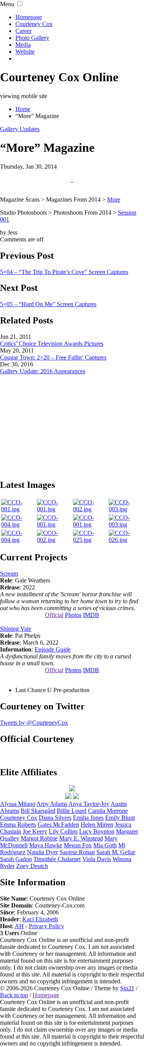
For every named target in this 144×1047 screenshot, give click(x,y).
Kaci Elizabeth (40, 919)
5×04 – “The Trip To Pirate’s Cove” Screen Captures (64, 272)
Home (22, 109)
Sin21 (127, 988)
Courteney (18, 817)
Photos (73, 615)
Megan (78, 845)
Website (25, 51)
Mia (105, 845)
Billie (71, 810)
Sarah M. (115, 852)
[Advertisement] (72, 423)
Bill (38, 810)
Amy (51, 804)
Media (23, 44)
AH (19, 926)
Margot (39, 838)
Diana (55, 817)
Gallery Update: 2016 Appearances (42, 371)
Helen (97, 824)
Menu (7, 4)
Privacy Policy (46, 926)
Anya (88, 804)
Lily (63, 831)
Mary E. (81, 838)
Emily (120, 817)
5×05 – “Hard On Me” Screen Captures (48, 304)
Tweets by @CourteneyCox (34, 722)
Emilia (88, 817)
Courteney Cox (34, 24)
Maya (45, 845)
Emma (18, 824)
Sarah (16, 859)
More (113, 199)
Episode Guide (53, 649)
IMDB (91, 615)
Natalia (42, 852)
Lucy (96, 831)
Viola (96, 859)
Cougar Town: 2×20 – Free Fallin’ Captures (53, 357)
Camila (108, 810)
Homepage (28, 17)
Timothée (57, 859)
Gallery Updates (20, 129)
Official (54, 615)
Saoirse (77, 852)
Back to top (14, 995)
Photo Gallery (32, 37)
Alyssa (17, 804)
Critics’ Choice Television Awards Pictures (51, 343)
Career (23, 31)
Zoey (32, 866)
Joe (35, 831)
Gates (58, 824)
